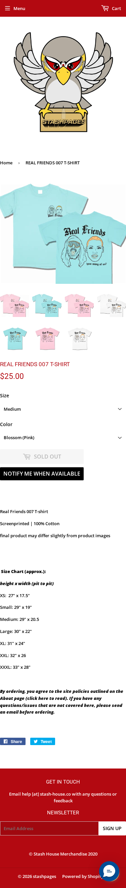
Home (6, 163)
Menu (19, 8)
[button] (109, 871)
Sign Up (112, 828)
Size (4, 395)
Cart (116, 8)
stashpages (44, 876)
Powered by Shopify (82, 876)
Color (6, 424)
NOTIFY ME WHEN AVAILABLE (41, 473)
